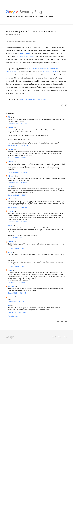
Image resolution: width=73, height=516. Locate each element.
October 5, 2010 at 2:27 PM (16, 248)
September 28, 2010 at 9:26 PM (17, 124)
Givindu (10, 270)
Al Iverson (11, 211)
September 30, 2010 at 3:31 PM (17, 207)
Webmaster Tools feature (26, 56)
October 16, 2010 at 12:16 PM (17, 293)
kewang (10, 225)
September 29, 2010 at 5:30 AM (17, 158)
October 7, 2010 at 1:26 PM (16, 266)
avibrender (11, 286)
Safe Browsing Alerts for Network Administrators (31, 31)
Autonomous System (50, 72)
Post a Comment (13, 316)
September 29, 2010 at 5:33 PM (17, 195)
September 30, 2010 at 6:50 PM (17, 222)
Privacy (60, 337)
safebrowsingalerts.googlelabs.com (33, 99)
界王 (9, 117)
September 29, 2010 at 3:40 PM (17, 183)
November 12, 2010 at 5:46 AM (17, 312)
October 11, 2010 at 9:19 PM (16, 282)
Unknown (11, 127)
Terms (65, 337)
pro (9, 305)
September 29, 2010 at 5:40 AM (17, 172)
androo (10, 252)
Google (54, 337)
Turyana (10, 297)
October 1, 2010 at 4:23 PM (16, 238)
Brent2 (10, 186)
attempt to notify (23, 53)
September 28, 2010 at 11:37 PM (18, 145)
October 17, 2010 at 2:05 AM (16, 302)
